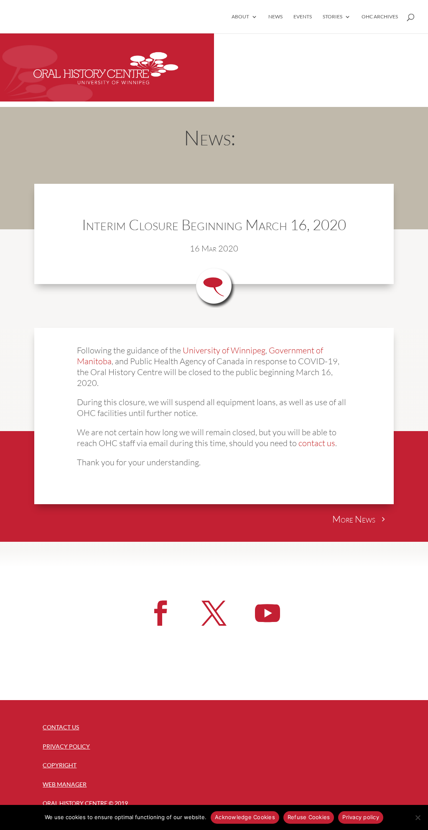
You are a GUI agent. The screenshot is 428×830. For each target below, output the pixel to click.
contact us (316, 443)
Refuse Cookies (309, 817)
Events (302, 17)
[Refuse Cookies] (417, 817)
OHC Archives (380, 17)
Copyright (59, 765)
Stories (332, 17)
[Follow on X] (214, 613)
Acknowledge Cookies (245, 817)
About (240, 17)
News (275, 17)
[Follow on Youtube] (267, 613)
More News (353, 519)
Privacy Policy (66, 746)
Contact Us (61, 727)
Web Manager (65, 784)
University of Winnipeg (224, 350)
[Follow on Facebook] (160, 613)
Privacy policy (360, 817)
